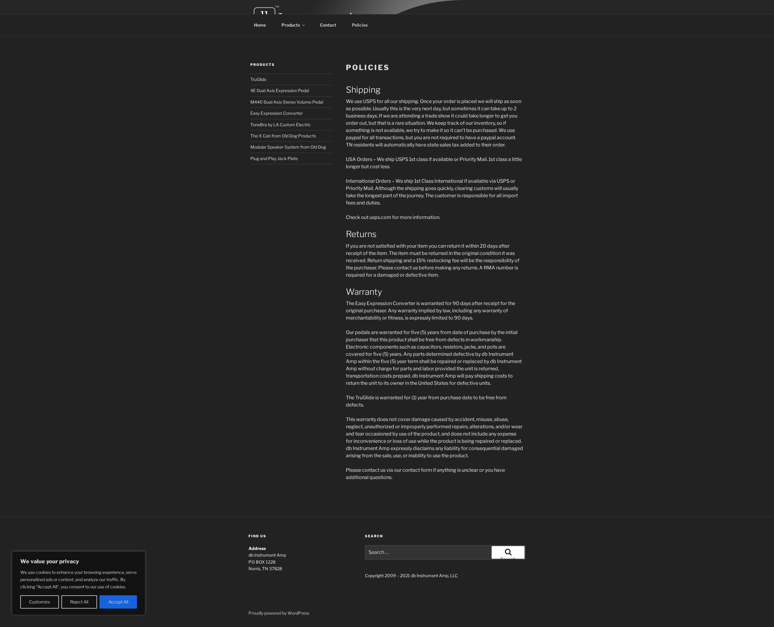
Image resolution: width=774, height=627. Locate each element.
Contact (328, 24)
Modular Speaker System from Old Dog (288, 147)
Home (260, 24)
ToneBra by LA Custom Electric (280, 124)
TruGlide (258, 79)
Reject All (79, 601)
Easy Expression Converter (276, 113)
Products (290, 24)
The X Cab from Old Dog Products (283, 135)
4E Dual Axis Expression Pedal (279, 90)
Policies (360, 24)
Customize (39, 601)
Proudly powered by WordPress (279, 613)
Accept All (118, 601)
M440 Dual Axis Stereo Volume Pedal (286, 101)
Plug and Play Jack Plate (274, 158)
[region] (78, 583)
